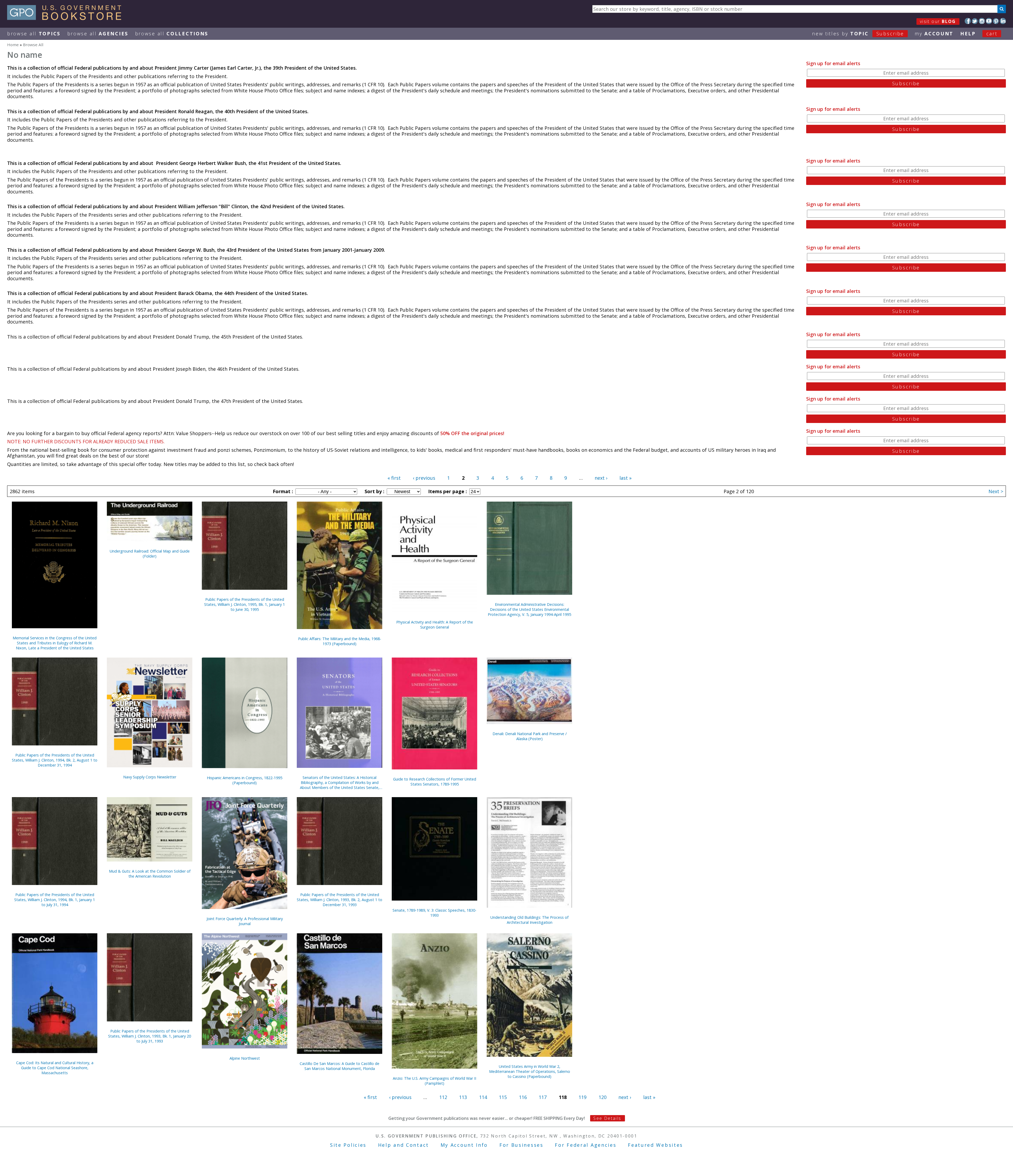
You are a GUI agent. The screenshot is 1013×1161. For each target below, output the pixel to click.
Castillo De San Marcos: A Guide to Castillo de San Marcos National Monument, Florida (339, 1066)
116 (523, 1097)
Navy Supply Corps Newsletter (149, 776)
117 (543, 1097)
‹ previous (424, 478)
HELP (968, 33)
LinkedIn (1003, 21)
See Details (607, 1118)
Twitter (975, 21)
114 (483, 1097)
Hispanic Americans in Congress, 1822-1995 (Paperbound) (244, 780)
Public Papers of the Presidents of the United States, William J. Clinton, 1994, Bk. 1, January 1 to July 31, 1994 (54, 899)
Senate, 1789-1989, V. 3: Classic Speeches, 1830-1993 (434, 913)
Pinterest (996, 21)
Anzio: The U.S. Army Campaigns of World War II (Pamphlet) (434, 1081)
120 (602, 1097)
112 (443, 1097)
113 (463, 1097)
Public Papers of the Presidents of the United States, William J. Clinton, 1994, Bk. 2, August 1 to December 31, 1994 (54, 760)
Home (13, 44)
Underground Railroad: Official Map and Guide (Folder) (150, 554)
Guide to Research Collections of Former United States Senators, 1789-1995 (434, 782)
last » (625, 478)
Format (282, 491)
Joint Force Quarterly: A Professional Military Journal (245, 921)
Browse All (33, 33)
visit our (938, 21)
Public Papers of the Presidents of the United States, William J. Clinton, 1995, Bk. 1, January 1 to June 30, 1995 (244, 604)
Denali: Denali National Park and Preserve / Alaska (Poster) (530, 736)
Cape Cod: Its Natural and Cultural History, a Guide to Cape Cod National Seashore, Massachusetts (54, 1067)
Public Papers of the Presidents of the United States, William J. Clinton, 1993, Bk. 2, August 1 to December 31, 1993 (339, 899)
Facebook (968, 21)
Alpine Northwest (245, 1058)
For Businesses (521, 1145)
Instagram (982, 21)
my (934, 33)
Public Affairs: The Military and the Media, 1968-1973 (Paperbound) (339, 641)
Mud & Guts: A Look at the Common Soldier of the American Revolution (149, 874)
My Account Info (464, 1145)
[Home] (66, 18)
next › (601, 478)
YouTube (989, 21)
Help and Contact (403, 1145)
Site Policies (348, 1145)
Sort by (374, 491)
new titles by (858, 33)
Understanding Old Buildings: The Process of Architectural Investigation (529, 920)
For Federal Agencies (585, 1145)
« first (394, 478)
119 (582, 1097)
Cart (991, 33)
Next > (995, 491)
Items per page (447, 491)
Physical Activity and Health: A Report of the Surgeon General (434, 625)
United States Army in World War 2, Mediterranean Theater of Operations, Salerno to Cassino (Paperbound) (529, 1071)
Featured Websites (655, 1145)
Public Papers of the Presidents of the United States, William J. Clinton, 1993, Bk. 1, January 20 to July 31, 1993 (149, 1036)
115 (503, 1097)
